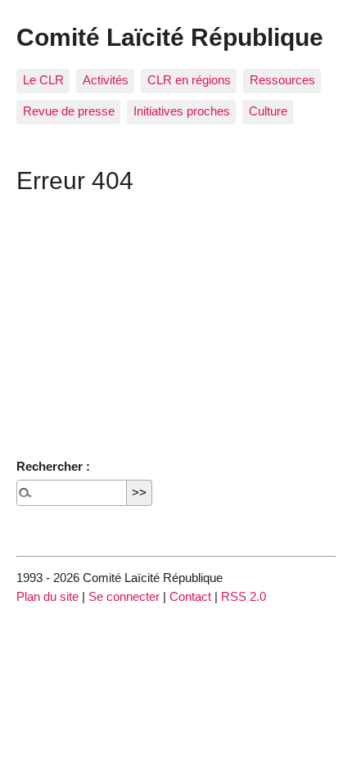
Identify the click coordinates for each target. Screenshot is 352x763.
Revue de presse (69, 111)
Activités (106, 80)
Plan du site (47, 596)
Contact (190, 596)
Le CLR (43, 80)
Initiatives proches (181, 111)
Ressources (282, 80)
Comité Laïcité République (169, 37)
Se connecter (124, 596)
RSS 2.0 (243, 596)
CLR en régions (189, 80)
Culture (268, 111)
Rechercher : (53, 466)
